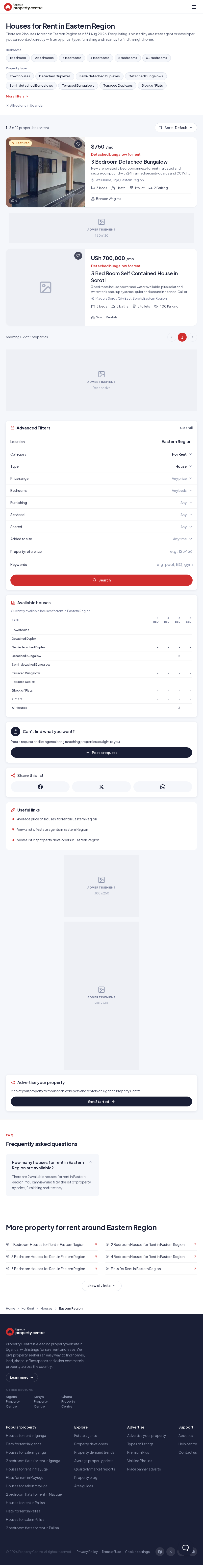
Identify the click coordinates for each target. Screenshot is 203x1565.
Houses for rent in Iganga (26, 1435)
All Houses (19, 708)
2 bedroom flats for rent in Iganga (33, 1460)
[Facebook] (159, 1551)
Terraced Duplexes (118, 85)
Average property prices (93, 1460)
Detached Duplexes (55, 76)
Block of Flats (152, 85)
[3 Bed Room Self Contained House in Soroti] (101, 287)
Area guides (83, 1486)
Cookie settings (137, 1552)
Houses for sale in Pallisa (25, 1519)
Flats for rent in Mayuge (24, 1477)
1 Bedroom (18, 58)
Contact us (187, 1452)
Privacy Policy (87, 1552)
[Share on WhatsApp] (162, 786)
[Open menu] (194, 7)
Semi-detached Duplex (28, 647)
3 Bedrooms (72, 58)
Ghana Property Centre (68, 1401)
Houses (46, 1308)
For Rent (28, 1308)
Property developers (91, 1444)
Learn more (19, 1377)
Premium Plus (138, 1452)
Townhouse (20, 630)
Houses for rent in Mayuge (27, 1469)
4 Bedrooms (99, 58)
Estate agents (85, 1435)
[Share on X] (101, 786)
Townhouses (20, 76)
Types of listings (140, 1444)
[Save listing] (78, 144)
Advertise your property (146, 1435)
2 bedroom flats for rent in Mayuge (34, 1494)
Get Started (98, 1101)
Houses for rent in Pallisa (25, 1502)
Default (176, 127)
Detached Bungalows (146, 76)
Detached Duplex (24, 638)
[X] (170, 1551)
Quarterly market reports (94, 1469)
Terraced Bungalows (78, 85)
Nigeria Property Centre (13, 1401)
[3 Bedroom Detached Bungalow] (101, 172)
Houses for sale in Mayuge (27, 1486)
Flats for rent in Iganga (24, 1444)
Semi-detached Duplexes (99, 76)
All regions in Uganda (26, 105)
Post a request (104, 752)
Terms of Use (111, 1552)
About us (185, 1435)
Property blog (85, 1477)
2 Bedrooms (44, 58)
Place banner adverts (144, 1469)
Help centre (187, 1444)
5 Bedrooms (127, 58)
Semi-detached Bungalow (31, 664)
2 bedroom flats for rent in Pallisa (32, 1528)
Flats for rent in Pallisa (23, 1511)
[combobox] (113, 441)
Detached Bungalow (26, 656)
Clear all (186, 428)
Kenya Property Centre (41, 1401)
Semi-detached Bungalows (31, 85)
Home (10, 1308)
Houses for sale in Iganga (26, 1452)
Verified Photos (139, 1460)
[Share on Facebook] (40, 786)
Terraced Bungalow (26, 673)
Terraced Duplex (23, 682)
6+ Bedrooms (156, 58)
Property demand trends (94, 1452)
